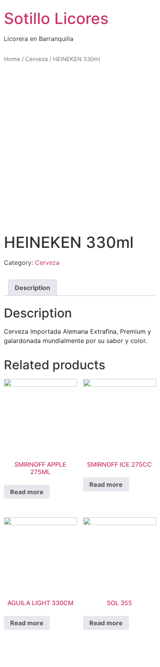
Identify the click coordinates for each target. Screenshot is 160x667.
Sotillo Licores (56, 18)
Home (12, 59)
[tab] (32, 288)
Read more (26, 492)
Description (32, 288)
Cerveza (36, 59)
